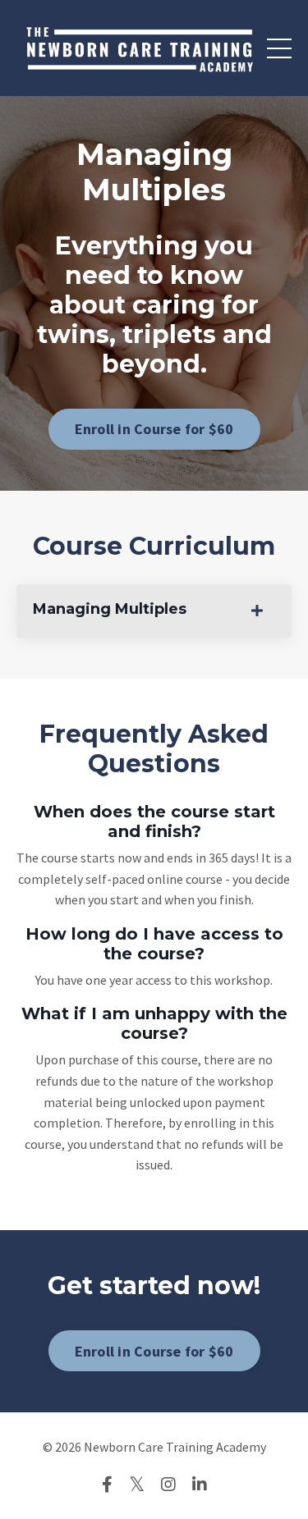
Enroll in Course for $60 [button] (154, 428)
